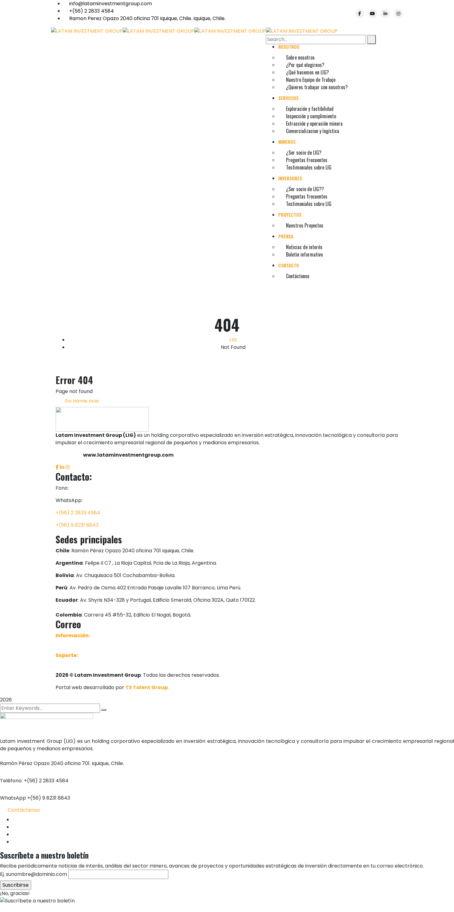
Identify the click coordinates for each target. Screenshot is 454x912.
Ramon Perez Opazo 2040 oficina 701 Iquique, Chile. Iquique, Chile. (147, 18)
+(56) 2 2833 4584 (91, 11)
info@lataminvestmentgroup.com (110, 3)
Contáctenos (24, 810)
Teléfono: (11, 780)
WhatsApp (13, 797)
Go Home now (81, 400)
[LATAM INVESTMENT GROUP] (87, 30)
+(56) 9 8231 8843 (77, 525)
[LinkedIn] (385, 13)
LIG (233, 339)
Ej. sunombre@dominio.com (33, 874)
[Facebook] (359, 13)
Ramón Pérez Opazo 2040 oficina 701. (45, 763)
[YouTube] (372, 13)
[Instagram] (398, 13)
